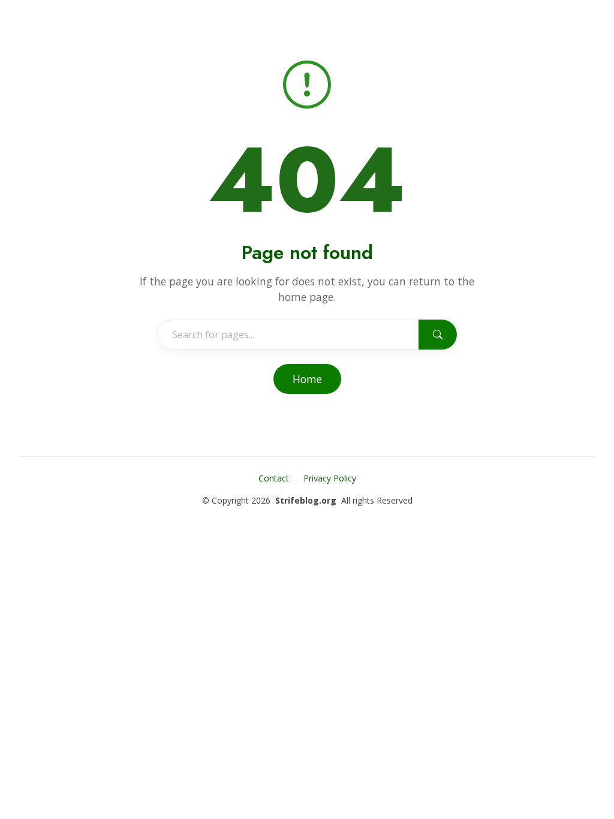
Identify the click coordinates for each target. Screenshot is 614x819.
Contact (273, 478)
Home (307, 379)
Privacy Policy (329, 478)
